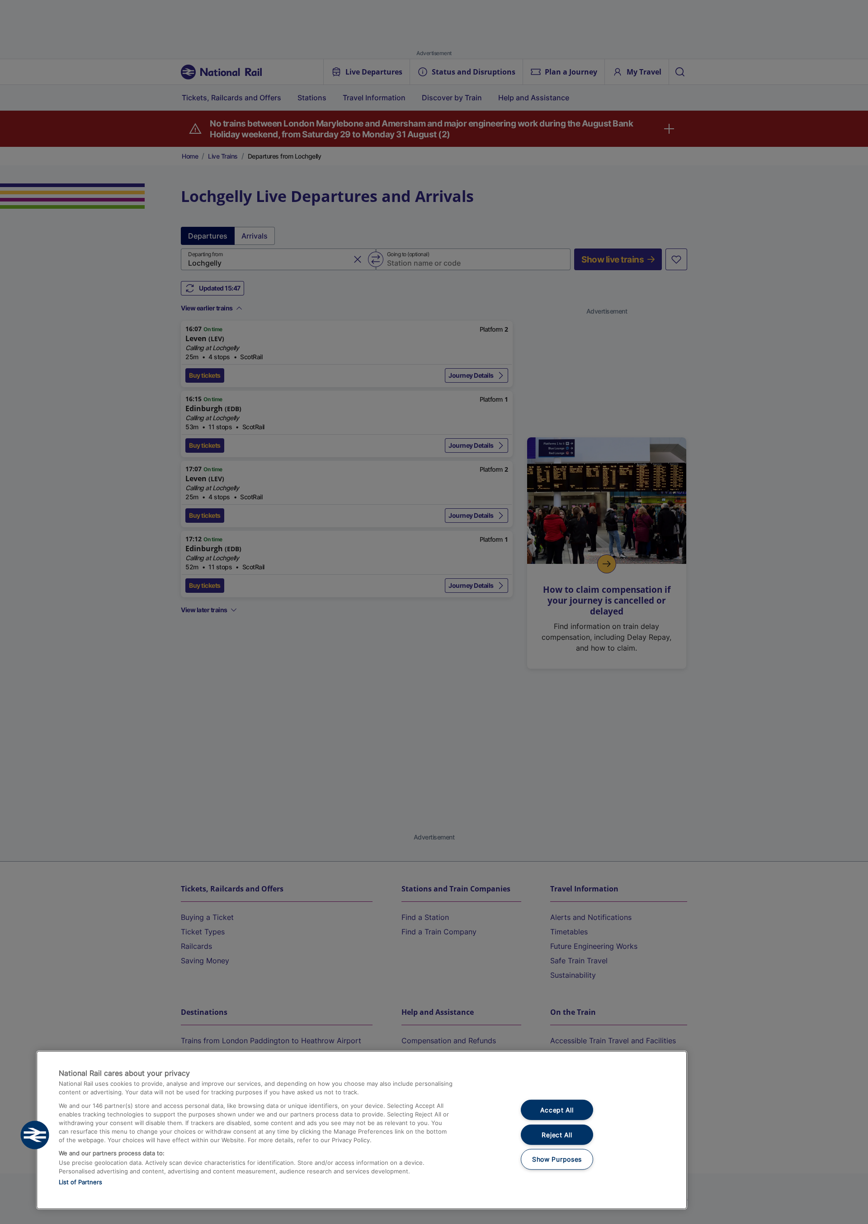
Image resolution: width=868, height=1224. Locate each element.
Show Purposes (557, 1159)
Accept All (556, 1110)
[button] (34, 1135)
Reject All (557, 1135)
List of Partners (80, 1182)
